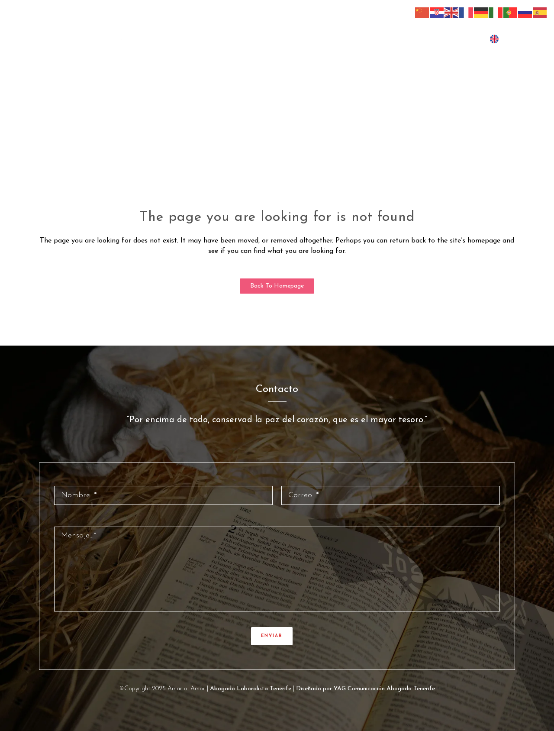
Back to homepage (277, 286)
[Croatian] (437, 12)
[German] (481, 12)
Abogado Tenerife (411, 689)
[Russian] (525, 12)
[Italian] (496, 12)
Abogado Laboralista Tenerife (250, 689)
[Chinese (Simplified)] (422, 12)
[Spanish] (540, 12)
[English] (451, 12)
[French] (466, 12)
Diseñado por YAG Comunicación (340, 689)
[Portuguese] (510, 12)
